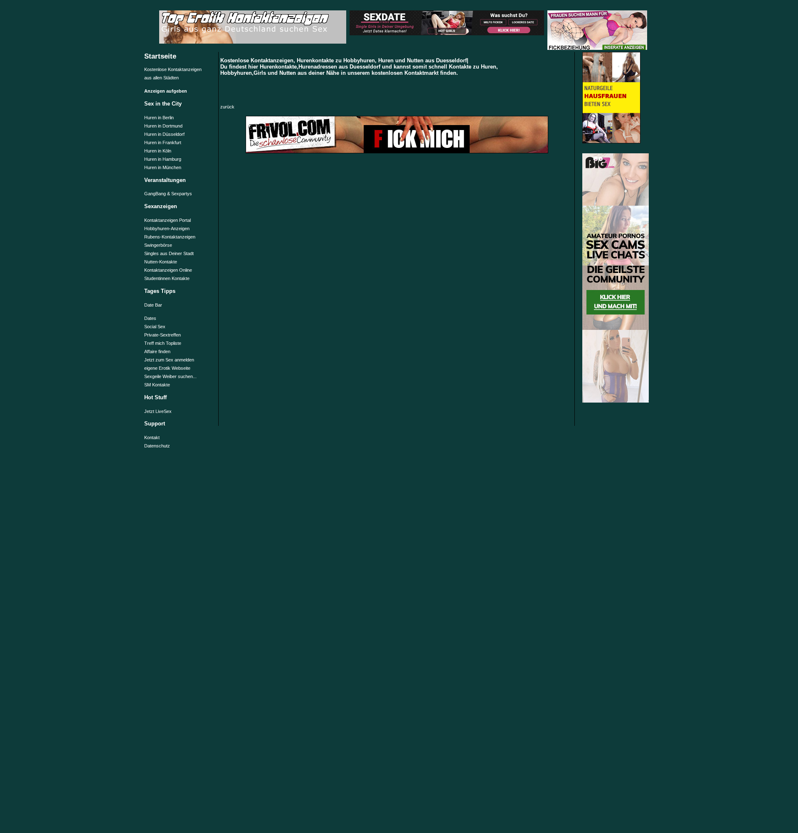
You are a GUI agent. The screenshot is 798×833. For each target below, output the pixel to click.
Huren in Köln (157, 150)
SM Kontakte (157, 384)
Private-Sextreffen (162, 334)
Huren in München (162, 167)
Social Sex (154, 326)
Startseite (160, 56)
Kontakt (152, 437)
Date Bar (153, 304)
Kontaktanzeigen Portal (167, 220)
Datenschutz (157, 445)
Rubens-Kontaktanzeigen (169, 236)
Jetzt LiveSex (158, 411)
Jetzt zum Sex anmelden (169, 359)
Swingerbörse (158, 245)
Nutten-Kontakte (160, 261)
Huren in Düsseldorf (164, 134)
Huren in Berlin (159, 117)
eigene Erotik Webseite (167, 368)
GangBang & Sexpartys (168, 193)
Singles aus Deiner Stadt (169, 253)
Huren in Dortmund (163, 125)
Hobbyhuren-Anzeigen (167, 228)
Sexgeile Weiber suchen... (170, 376)
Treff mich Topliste (162, 343)
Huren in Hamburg (162, 159)
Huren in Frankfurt (162, 142)
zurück (227, 106)
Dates (150, 318)
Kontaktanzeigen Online (168, 270)
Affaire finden (157, 351)
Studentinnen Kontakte (167, 278)
